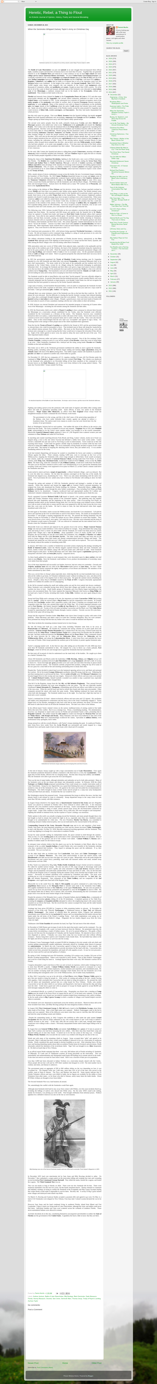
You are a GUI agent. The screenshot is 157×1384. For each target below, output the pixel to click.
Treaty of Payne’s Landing (92, 1298)
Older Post (96, 1363)
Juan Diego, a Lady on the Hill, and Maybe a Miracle (119, 194)
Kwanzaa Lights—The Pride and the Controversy (119, 107)
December (114, 94)
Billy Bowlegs (68, 1296)
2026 (110, 58)
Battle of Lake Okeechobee (54, 1296)
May (112, 271)
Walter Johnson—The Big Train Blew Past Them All (119, 205)
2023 (110, 67)
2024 (110, 64)
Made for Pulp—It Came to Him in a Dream (119, 214)
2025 (110, 61)
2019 (110, 78)
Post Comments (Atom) (45, 1367)
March (112, 276)
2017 (110, 84)
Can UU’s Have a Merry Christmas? (118, 209)
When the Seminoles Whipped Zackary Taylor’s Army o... (119, 112)
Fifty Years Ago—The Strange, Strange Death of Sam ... (119, 199)
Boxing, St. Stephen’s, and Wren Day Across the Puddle (119, 118)
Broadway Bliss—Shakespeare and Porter (119, 102)
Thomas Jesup (77, 1298)
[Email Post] (56, 1293)
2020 (110, 75)
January (113, 282)
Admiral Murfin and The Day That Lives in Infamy (119, 218)
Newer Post (33, 1363)
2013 (110, 285)
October (113, 257)
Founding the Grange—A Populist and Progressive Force (119, 233)
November (114, 254)
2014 (110, 92)
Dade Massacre (91, 1296)
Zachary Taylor (33, 1301)
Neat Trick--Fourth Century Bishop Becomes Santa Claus (119, 224)
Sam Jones (56, 1298)
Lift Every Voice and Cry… (119, 229)
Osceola (49, 1298)
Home (65, 1363)
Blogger (90, 1376)
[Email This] (61, 1293)
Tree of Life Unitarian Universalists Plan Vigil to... (118, 189)
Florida (30, 1298)
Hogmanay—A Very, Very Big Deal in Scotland (118, 98)
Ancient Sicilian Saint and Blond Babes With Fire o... (119, 183)
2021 (110, 72)
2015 (110, 89)
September (114, 259)
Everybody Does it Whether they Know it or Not (119, 144)
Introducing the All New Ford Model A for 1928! (119, 243)
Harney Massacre (39, 1298)
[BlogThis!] (63, 1293)
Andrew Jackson (38, 1296)
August (112, 262)
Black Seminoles (79, 1296)
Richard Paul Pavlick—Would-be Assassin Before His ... (119, 172)
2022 (110, 70)
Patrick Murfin (123, 27)
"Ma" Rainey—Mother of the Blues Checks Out (119, 139)
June (112, 268)
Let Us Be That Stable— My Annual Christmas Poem (119, 124)
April (112, 273)
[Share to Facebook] (67, 1293)
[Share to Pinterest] (69, 1293)
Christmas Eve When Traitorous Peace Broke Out (118, 129)
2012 (110, 288)
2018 (110, 81)
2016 (110, 86)
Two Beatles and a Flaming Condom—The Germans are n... (119, 248)
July (111, 265)
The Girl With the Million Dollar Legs (118, 157)
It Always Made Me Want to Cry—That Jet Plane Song (119, 148)
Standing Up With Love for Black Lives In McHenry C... (119, 178)
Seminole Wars (66, 1298)
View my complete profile (114, 43)
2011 (110, 291)
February (113, 279)
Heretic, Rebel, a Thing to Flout (55, 12)
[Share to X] (65, 1293)
